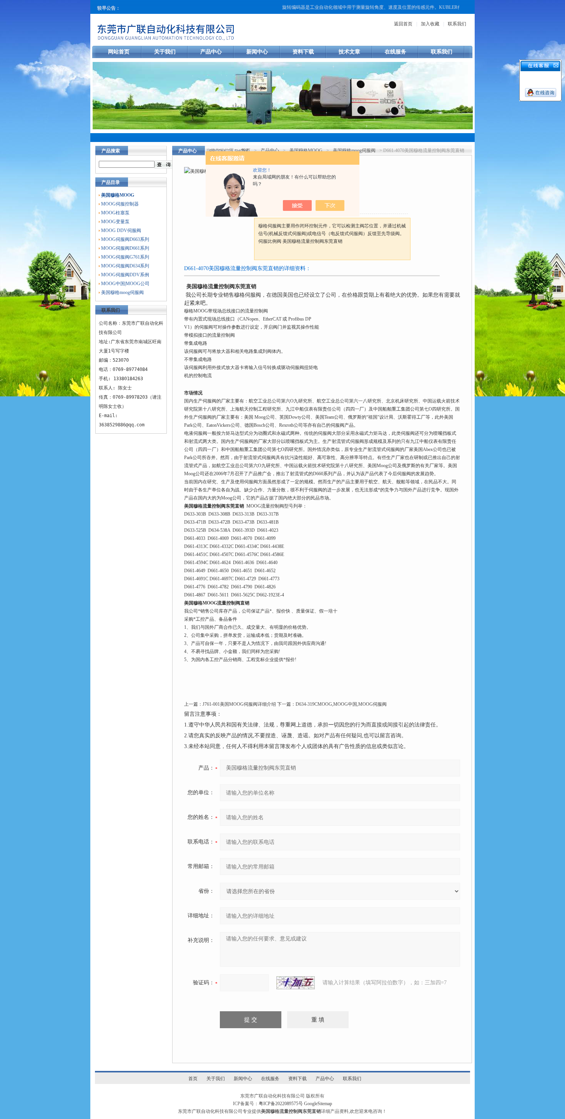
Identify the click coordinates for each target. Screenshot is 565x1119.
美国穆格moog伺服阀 (122, 292)
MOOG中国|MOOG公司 (125, 283)
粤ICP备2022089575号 (281, 1103)
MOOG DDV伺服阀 (121, 230)
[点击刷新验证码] (295, 982)
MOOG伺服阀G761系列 (125, 257)
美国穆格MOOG (305, 150)
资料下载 (303, 52)
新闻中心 (257, 52)
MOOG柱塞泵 (115, 212)
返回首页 (403, 24)
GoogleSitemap (318, 1103)
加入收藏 (430, 24)
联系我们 (457, 24)
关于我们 (165, 52)
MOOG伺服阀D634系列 (125, 266)
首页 (245, 150)
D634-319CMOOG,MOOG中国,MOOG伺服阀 (341, 704)
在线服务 (395, 52)
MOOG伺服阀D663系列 (125, 239)
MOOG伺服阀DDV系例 (125, 274)
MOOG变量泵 (115, 221)
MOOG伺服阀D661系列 (125, 248)
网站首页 (119, 52)
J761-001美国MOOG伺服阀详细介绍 (239, 704)
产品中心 (211, 52)
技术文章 (349, 52)
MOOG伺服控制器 (120, 204)
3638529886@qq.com (122, 425)
